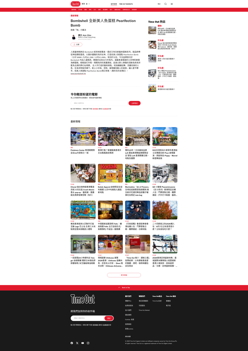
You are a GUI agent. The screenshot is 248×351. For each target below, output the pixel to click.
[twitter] (77, 343)
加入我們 (128, 310)
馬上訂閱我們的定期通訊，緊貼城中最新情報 (86, 98)
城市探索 (114, 4)
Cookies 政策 (129, 320)
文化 (95, 9)
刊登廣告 (142, 306)
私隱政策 (105, 109)
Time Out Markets (126, 4)
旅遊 (99, 9)
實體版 (168, 301)
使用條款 (95, 109)
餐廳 (85, 9)
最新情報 (73, 9)
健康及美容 (117, 9)
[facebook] (72, 343)
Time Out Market (144, 310)
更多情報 (124, 275)
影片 (111, 9)
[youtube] (82, 343)
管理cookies (129, 329)
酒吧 (90, 9)
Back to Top (126, 288)
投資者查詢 (129, 306)
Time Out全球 (156, 301)
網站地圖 (128, 336)
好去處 (80, 9)
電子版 (168, 306)
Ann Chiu (87, 35)
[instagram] (88, 343)
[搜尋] (165, 4)
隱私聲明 (128, 315)
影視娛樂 (134, 9)
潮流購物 (105, 9)
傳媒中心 (128, 301)
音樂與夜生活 (126, 9)
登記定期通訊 (143, 301)
